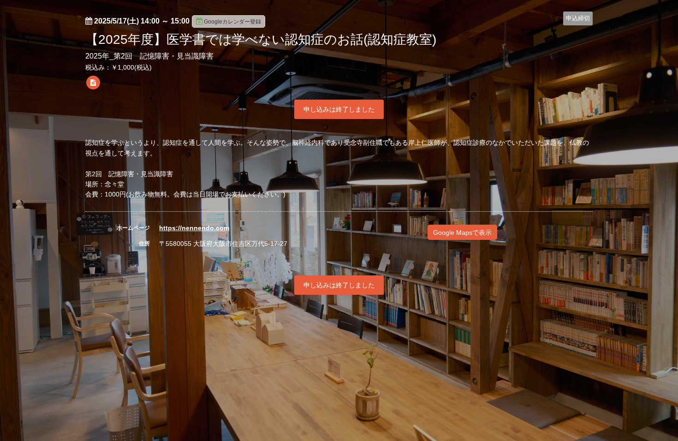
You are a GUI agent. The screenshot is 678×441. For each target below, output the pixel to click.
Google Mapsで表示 (462, 232)
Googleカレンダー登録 (232, 21)
